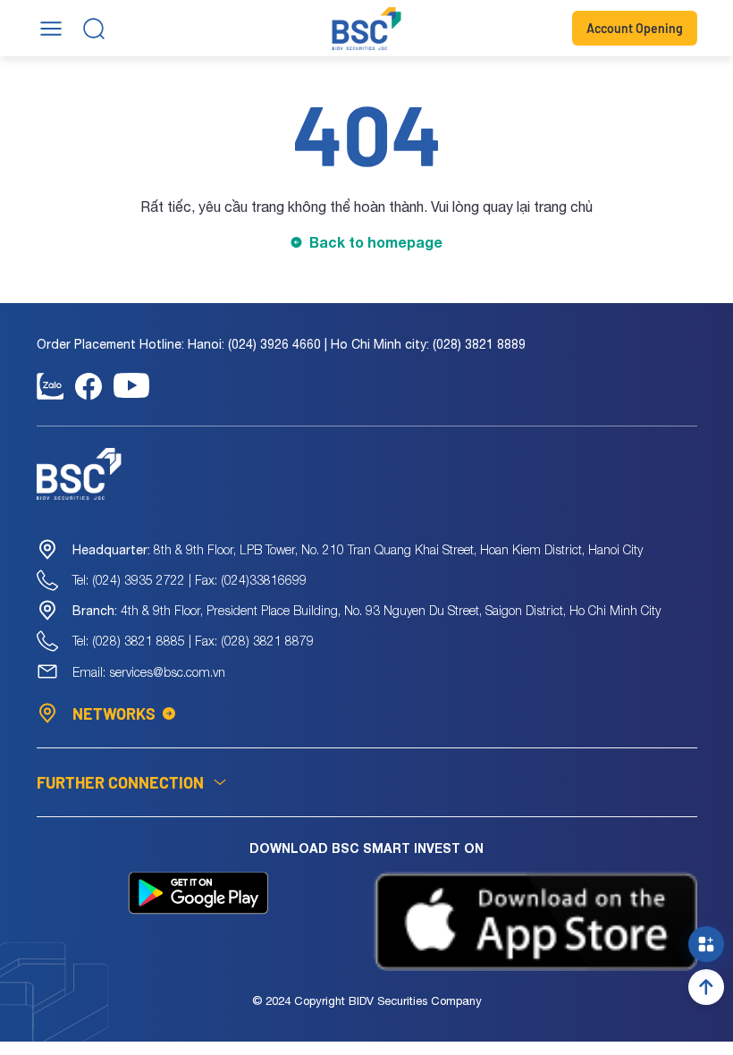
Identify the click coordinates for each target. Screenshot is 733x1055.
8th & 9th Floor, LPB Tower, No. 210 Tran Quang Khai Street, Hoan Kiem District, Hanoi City (357, 549)
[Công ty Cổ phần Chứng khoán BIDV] (367, 28)
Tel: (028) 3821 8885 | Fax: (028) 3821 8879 (193, 640)
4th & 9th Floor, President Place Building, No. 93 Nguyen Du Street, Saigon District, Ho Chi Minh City (366, 610)
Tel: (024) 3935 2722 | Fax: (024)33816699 (189, 579)
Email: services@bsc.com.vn (148, 671)
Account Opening (634, 28)
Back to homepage (375, 241)
